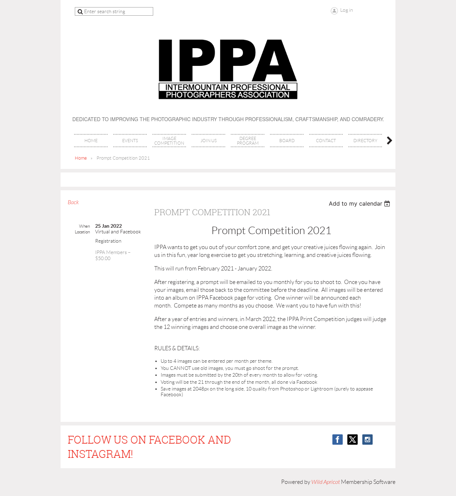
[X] (352, 439)
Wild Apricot (325, 482)
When (84, 226)
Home (81, 158)
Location (82, 231)
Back (73, 202)
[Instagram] (367, 439)
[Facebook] (337, 439)
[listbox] (360, 203)
